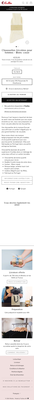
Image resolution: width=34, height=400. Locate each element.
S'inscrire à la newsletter (16, 381)
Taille (17, 68)
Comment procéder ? (17, 352)
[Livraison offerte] (17, 259)
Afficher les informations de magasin (15, 111)
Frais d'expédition (16, 59)
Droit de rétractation (17, 375)
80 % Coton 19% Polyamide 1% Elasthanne (17, 82)
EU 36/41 (17, 72)
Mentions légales (17, 372)
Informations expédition (17, 178)
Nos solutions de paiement (16, 387)
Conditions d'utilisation (17, 368)
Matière (17, 77)
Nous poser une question (17, 182)
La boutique (17, 359)
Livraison (17, 362)
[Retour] (17, 328)
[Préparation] (17, 296)
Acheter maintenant (17, 100)
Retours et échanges (17, 365)
